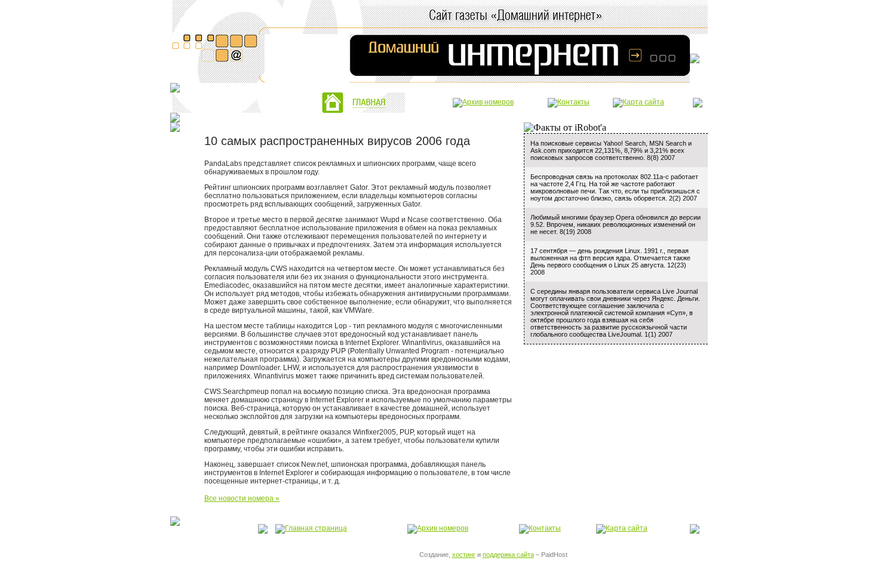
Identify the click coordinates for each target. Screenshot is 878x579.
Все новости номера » (242, 498)
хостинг (463, 554)
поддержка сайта (508, 554)
